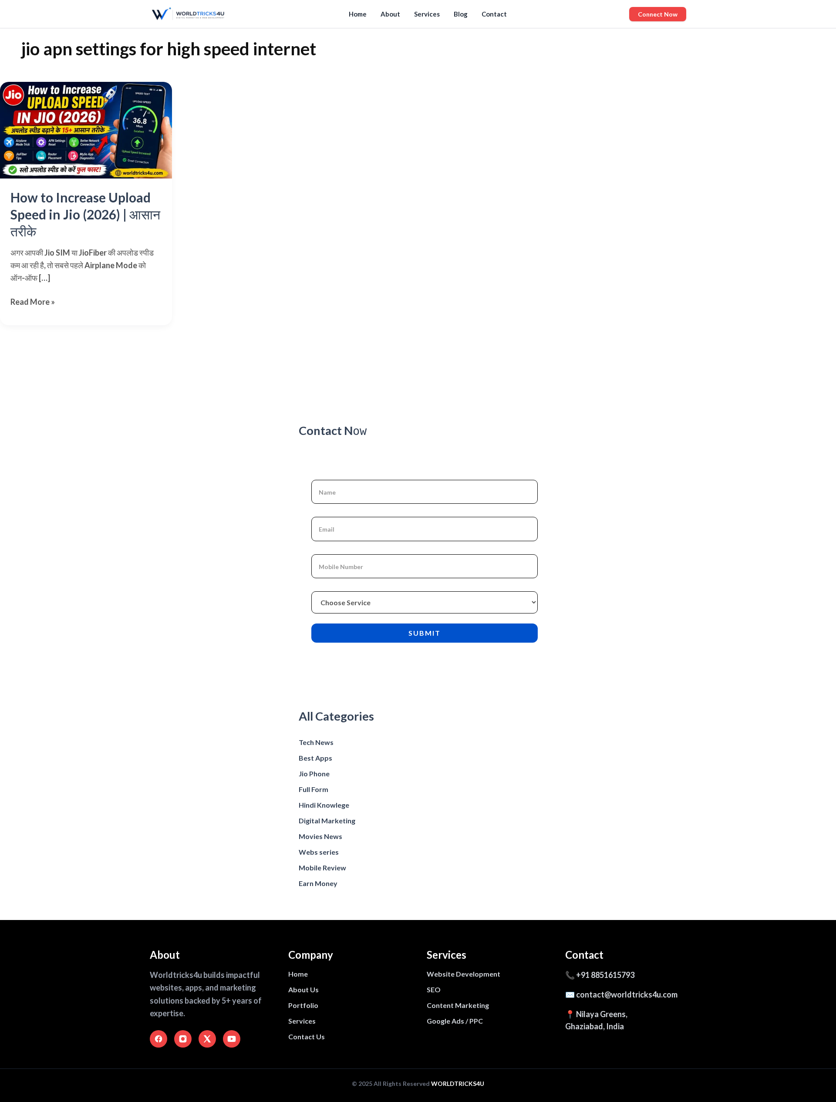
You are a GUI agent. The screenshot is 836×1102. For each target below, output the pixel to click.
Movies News (320, 836)
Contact (494, 14)
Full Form (313, 789)
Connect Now (658, 14)
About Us (303, 989)
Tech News (316, 742)
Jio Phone (314, 773)
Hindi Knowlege (324, 805)
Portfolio (303, 1005)
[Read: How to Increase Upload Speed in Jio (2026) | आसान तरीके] (86, 130)
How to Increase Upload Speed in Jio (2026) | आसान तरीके (85, 214)
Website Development (463, 974)
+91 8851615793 (605, 975)
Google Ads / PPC (455, 1021)
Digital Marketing (327, 820)
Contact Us (306, 1036)
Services (427, 14)
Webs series (319, 852)
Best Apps (315, 758)
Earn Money (318, 883)
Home (358, 14)
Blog (461, 14)
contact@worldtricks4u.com (627, 994)
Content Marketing (458, 1005)
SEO (434, 989)
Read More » (32, 302)
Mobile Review (322, 867)
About (390, 14)
